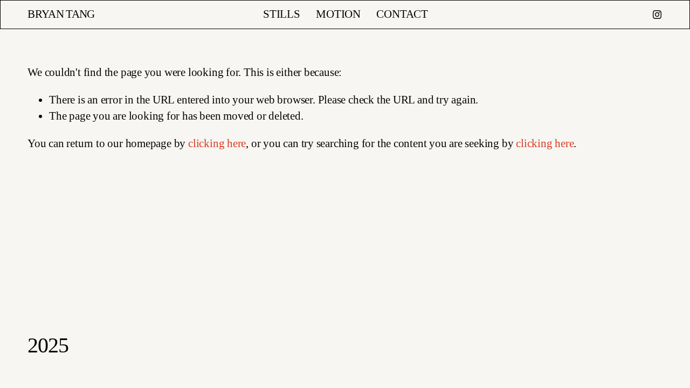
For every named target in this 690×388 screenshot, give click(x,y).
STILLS (281, 14)
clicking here (217, 143)
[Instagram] (657, 14)
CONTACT (402, 14)
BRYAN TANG (61, 14)
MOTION (338, 14)
